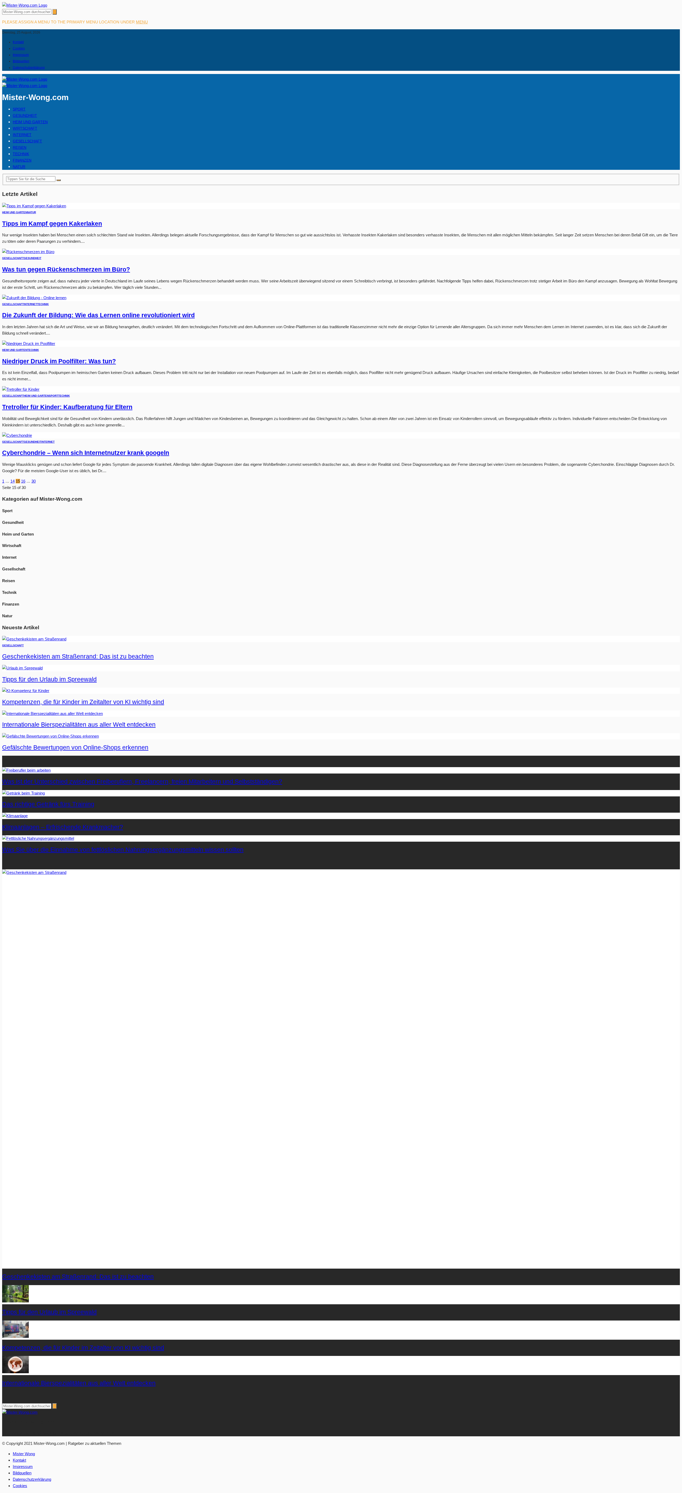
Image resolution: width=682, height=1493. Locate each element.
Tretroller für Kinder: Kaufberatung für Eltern (67, 407)
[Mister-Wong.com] (24, 5)
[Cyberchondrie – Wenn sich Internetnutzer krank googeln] (17, 435)
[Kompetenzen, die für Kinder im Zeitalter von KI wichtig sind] (25, 690)
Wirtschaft (25, 128)
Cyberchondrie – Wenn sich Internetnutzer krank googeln (85, 453)
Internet (22, 135)
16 (23, 481)
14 (12, 481)
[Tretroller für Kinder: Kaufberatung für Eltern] (20, 389)
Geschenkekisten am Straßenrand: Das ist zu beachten (78, 656)
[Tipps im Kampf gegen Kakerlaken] (34, 206)
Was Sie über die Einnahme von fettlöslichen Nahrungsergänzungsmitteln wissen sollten (122, 849)
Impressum (21, 55)
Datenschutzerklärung (29, 67)
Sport (19, 109)
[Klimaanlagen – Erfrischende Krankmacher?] (15, 815)
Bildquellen (21, 61)
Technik (21, 154)
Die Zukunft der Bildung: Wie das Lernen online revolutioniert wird (98, 315)
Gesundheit (25, 115)
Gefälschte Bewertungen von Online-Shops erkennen (75, 747)
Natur (19, 166)
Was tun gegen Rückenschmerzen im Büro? (66, 269)
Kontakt (18, 42)
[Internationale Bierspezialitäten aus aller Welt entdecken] (52, 713)
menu (142, 22)
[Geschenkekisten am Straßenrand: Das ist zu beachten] (34, 639)
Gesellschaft (27, 141)
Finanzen (22, 160)
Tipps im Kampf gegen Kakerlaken (52, 223)
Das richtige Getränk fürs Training (48, 804)
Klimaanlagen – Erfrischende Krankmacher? (62, 827)
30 (33, 481)
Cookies (19, 48)
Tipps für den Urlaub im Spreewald (49, 679)
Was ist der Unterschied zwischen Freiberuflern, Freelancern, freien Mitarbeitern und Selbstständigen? (142, 781)
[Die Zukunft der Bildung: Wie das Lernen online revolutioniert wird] (34, 297)
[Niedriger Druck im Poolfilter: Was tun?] (28, 343)
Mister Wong (24, 1453)
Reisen (19, 147)
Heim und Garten (30, 122)
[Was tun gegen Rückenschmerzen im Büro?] (28, 251)
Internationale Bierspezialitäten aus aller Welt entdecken (79, 724)
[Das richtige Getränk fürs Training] (23, 793)
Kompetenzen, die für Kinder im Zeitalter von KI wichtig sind (83, 702)
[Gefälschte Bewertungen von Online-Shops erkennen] (50, 736)
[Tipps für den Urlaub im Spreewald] (22, 668)
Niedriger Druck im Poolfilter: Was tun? (59, 361)
